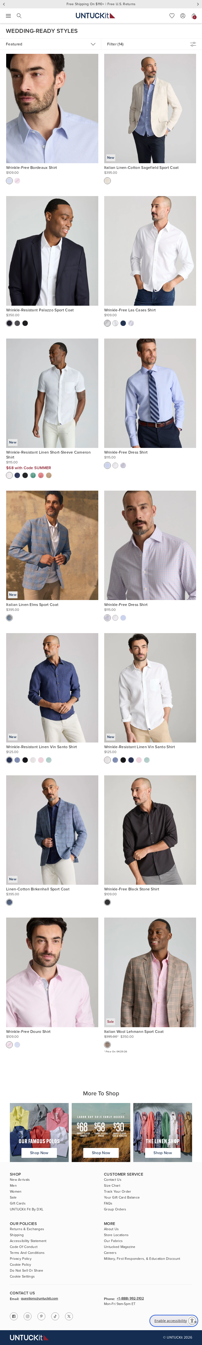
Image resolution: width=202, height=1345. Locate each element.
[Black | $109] (107, 902)
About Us (111, 1229)
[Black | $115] (25, 475)
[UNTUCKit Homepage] (95, 15)
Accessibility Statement (28, 1241)
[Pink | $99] (41, 760)
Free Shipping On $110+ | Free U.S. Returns (101, 4)
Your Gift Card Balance (122, 1198)
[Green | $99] (49, 760)
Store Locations (116, 1235)
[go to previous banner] (4, 4)
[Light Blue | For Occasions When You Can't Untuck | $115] (107, 465)
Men (13, 1186)
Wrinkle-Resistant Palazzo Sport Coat (40, 310)
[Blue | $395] (9, 618)
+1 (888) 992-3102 (130, 1299)
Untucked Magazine (119, 1247)
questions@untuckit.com (39, 1299)
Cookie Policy (20, 1265)
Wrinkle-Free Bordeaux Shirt (31, 167)
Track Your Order (117, 1192)
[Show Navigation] (8, 15)
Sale (13, 1198)
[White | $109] (107, 323)
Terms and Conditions (27, 1253)
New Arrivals (20, 1180)
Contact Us (112, 1180)
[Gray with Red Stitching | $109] (131, 323)
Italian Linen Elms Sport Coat (32, 604)
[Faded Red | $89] (41, 475)
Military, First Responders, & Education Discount (142, 1259)
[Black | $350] (25, 323)
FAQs (108, 1203)
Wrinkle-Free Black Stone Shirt (131, 889)
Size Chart (112, 1186)
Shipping (17, 1235)
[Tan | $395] (107, 181)
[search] (19, 15)
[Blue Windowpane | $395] (9, 902)
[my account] (182, 15)
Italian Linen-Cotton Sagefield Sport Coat (141, 167)
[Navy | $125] (9, 760)
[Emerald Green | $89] (33, 475)
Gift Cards (18, 1203)
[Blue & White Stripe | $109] (9, 181)
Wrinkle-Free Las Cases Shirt (130, 310)
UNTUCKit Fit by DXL (26, 1209)
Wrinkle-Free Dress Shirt (126, 452)
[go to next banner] (198, 4)
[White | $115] (9, 475)
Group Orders (115, 1209)
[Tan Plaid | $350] (107, 1045)
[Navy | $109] (123, 323)
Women (15, 1192)
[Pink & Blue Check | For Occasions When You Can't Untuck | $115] (123, 465)
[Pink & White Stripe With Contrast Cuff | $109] (17, 181)
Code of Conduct (23, 1247)
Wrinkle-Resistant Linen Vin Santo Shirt (41, 746)
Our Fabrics (113, 1241)
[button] (172, 15)
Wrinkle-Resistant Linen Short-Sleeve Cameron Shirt (48, 455)
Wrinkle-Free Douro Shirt (28, 1031)
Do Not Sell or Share (26, 1271)
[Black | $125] (25, 760)
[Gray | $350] (17, 323)
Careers (110, 1253)
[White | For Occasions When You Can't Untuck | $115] (115, 465)
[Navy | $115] (17, 475)
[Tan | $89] (49, 475)
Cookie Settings (22, 1277)
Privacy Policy (21, 1259)
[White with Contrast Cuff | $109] (115, 323)
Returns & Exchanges (27, 1229)
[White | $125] (33, 760)
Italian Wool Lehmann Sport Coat (134, 1031)
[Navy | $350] (9, 323)
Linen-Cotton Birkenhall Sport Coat (37, 889)
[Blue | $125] (17, 760)
